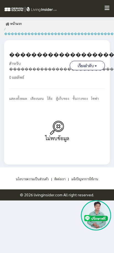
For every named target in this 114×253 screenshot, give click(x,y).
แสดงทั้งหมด (18, 98)
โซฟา (95, 98)
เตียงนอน (37, 98)
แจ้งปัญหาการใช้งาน (84, 179)
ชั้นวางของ (80, 98)
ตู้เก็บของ (62, 98)
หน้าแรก (15, 23)
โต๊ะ (50, 98)
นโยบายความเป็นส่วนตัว (32, 179)
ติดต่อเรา (60, 179)
